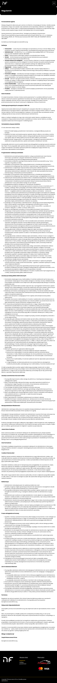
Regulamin (22, 660)
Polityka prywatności (23, 663)
